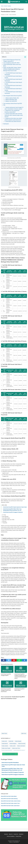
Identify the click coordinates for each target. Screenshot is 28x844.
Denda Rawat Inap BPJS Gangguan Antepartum (13, 774)
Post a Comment (12, 14)
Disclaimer (21, 834)
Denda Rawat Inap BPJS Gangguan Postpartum (13, 512)
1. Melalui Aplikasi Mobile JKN (12, 98)
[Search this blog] (26, 1)
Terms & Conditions (11, 836)
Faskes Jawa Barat (21, 745)
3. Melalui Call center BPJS (11, 101)
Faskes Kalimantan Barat (7, 750)
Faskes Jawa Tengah (6, 748)
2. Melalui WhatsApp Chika (11, 99)
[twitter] (8, 660)
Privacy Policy (18, 836)
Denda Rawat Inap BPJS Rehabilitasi (10, 762)
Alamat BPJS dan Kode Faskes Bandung (9, 798)
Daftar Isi (4, 56)
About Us (11, 834)
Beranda (6, 834)
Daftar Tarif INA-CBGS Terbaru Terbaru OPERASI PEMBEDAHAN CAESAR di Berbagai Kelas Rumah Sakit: (12, 69)
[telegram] (24, 660)
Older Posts (23, 733)
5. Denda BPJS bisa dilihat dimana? (13, 121)
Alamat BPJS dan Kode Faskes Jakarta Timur (10, 803)
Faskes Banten (5, 743)
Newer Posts (4, 733)
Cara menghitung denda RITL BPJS (11, 62)
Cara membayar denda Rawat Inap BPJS (12, 103)
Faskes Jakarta (5, 745)
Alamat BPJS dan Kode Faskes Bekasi (9, 796)
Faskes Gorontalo (21, 743)
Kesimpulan (6, 123)
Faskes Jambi (12, 745)
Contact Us (16, 834)
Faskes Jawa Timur (16, 748)
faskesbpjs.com (17, 840)
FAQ (4, 105)
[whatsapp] (19, 660)
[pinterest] (14, 660)
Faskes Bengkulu (13, 743)
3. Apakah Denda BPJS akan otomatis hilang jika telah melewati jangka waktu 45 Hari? (14, 115)
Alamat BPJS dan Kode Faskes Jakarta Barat (10, 805)
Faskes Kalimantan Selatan (19, 750)
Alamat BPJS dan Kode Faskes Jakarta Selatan (10, 800)
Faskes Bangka (18, 741)
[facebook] (3, 660)
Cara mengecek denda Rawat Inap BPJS (12, 95)
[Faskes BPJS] (14, 1)
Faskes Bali (11, 741)
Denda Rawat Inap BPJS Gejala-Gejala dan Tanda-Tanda (15, 507)
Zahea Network (16, 842)
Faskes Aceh (4, 741)
